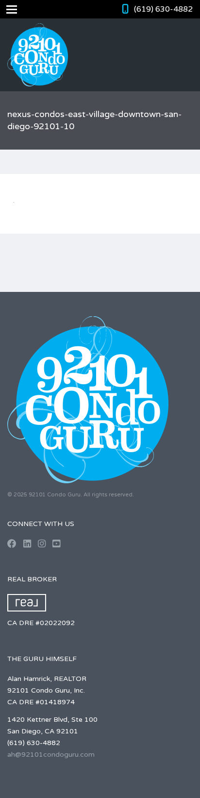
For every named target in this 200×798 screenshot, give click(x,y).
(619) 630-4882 (163, 9)
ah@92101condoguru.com (51, 754)
